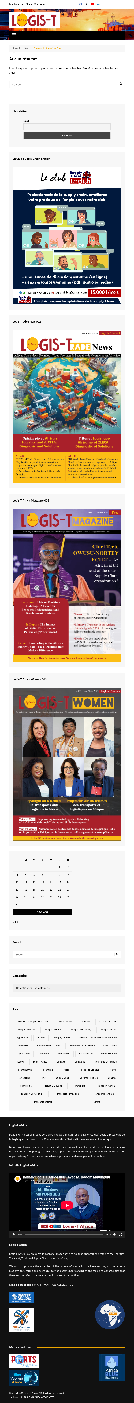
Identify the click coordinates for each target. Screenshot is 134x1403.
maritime (48, 1070)
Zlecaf (97, 1102)
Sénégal (112, 1078)
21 (51, 890)
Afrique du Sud (108, 1029)
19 (34, 890)
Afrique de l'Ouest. (80, 1029)
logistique (80, 1062)
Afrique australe (107, 1021)
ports (43, 1078)
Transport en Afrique (31, 1094)
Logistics (61, 1062)
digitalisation (23, 1054)
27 (42, 897)
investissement (109, 1054)
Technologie (25, 1086)
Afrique (86, 1021)
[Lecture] (14, 1234)
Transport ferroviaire (68, 1094)
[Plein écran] (120, 1234)
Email (26, 121)
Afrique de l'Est (52, 1029)
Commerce (22, 1046)
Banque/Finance (61, 1037)
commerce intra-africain (82, 1046)
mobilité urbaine (90, 1070)
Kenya (20, 1062)
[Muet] (114, 1234)
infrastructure (86, 1054)
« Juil (15, 922)
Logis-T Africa (40, 1062)
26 (34, 897)
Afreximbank (65, 1021)
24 (17, 897)
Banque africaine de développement (98, 1037)
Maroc (67, 1070)
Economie (43, 1054)
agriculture (22, 1037)
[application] (67, 1205)
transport (80, 1086)
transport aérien (106, 1086)
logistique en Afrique (105, 1062)
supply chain (63, 1078)
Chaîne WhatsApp (35, 4)
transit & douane (53, 1086)
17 (17, 890)
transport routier (43, 1102)
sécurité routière (89, 1078)
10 (17, 882)
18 (25, 890)
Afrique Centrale (26, 1029)
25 (25, 897)
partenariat (24, 1078)
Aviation (41, 1037)
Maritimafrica (16, 4)
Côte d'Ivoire (110, 1046)
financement (63, 1054)
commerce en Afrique (48, 1046)
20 (42, 890)
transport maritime (104, 1094)
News (113, 1070)
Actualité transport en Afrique (33, 1021)
